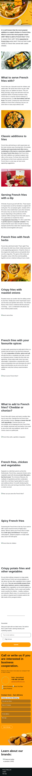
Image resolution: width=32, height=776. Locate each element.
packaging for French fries (10, 219)
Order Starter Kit (18, 2)
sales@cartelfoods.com (18, 681)
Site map (4, 773)
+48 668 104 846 (17, 679)
